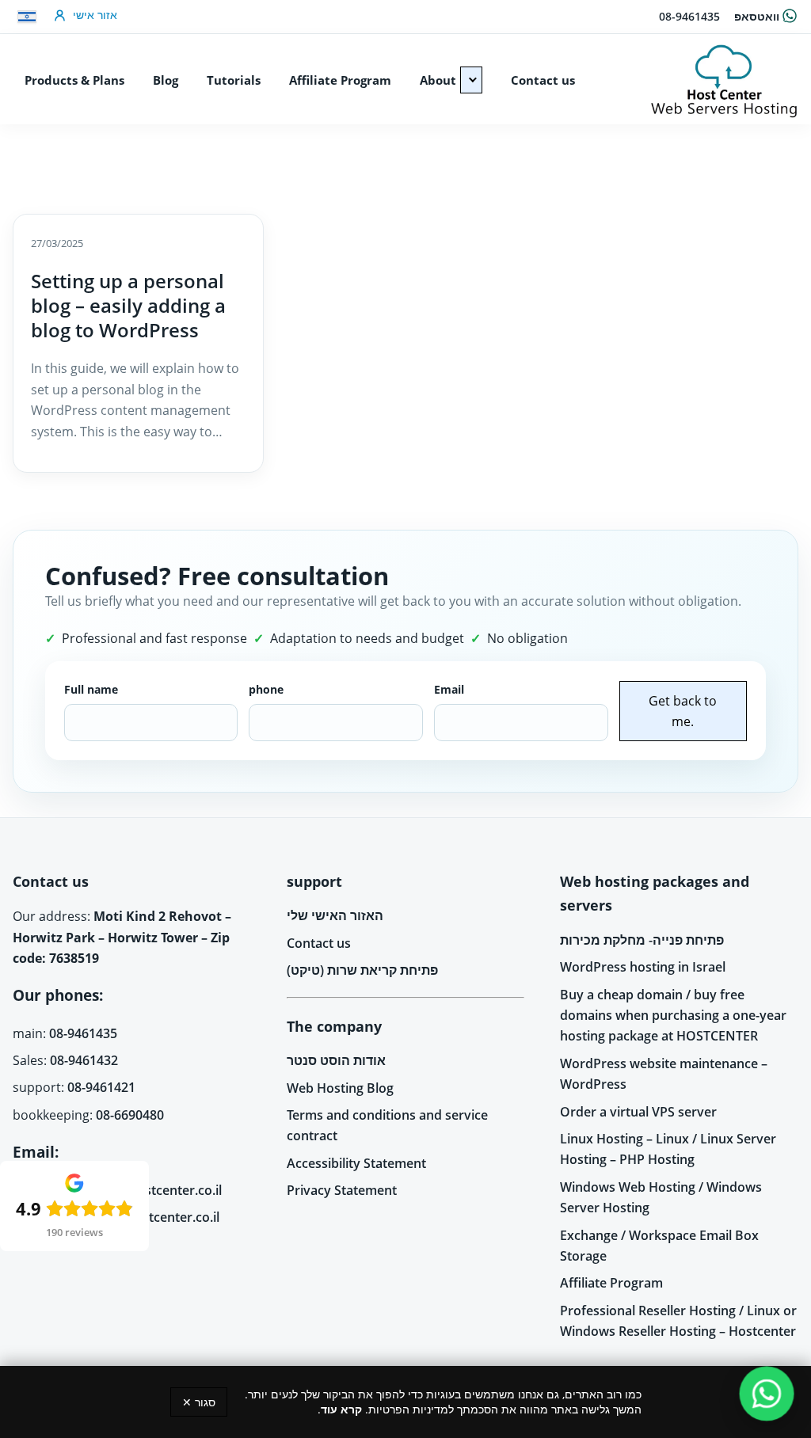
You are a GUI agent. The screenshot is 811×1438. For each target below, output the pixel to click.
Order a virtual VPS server (638, 1111)
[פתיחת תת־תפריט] (471, 80)
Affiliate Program (611, 1283)
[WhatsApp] (767, 1394)
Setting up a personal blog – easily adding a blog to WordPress (128, 305)
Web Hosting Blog (340, 1088)
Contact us (319, 943)
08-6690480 (130, 1115)
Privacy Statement (342, 1190)
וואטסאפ (756, 16)
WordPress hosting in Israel (642, 967)
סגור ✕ (198, 1401)
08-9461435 (689, 16)
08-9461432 (84, 1060)
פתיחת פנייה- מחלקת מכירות (642, 940)
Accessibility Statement (356, 1163)
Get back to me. (683, 711)
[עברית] (27, 17)
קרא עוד (341, 1409)
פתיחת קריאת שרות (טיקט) (362, 970)
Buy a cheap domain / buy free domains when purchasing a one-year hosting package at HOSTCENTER (673, 1015)
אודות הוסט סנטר (336, 1060)
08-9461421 (101, 1087)
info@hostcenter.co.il (158, 1190)
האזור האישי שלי (335, 915)
